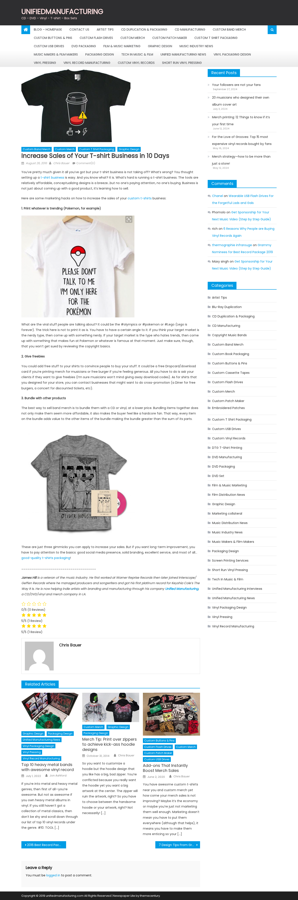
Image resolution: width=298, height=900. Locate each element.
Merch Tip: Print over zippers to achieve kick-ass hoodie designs (109, 744)
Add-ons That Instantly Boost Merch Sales (165, 768)
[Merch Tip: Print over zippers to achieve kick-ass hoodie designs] (110, 707)
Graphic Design (160, 46)
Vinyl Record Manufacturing (86, 63)
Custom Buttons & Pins (53, 38)
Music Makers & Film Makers (56, 54)
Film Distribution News (228, 495)
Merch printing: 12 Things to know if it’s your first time (241, 120)
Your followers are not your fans (236, 85)
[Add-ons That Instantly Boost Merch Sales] (171, 714)
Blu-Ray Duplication (227, 307)
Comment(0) (85, 163)
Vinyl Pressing (45, 63)
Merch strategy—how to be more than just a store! (241, 160)
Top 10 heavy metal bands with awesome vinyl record (47, 767)
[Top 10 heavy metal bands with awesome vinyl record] (50, 711)
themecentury (150, 896)
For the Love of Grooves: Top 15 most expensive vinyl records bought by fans (242, 140)
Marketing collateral (227, 513)
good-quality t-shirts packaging (45, 558)
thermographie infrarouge (232, 245)
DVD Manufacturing (227, 457)
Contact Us (79, 29)
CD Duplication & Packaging (144, 29)
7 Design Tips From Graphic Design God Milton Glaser (179, 845)
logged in (53, 875)
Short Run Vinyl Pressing (182, 63)
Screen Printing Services (230, 560)
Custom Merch (132, 38)
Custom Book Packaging (230, 354)
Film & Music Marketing (121, 46)
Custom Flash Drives (96, 38)
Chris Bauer (61, 163)
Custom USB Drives (49, 46)
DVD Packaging (84, 46)
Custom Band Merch (229, 29)
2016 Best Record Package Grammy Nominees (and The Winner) (46, 845)
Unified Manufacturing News (183, 54)
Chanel (217, 196)
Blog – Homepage (48, 29)
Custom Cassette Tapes (231, 373)
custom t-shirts (140, 198)
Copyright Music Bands (229, 335)
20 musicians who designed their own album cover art (240, 101)
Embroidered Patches (228, 408)
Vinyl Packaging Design (232, 54)
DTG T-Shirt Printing (227, 448)
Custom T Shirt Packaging (216, 38)
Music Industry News (196, 46)
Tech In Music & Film (137, 54)
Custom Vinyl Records (136, 63)
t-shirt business (52, 177)
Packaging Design (99, 54)
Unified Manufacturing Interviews (237, 589)
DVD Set (218, 476)
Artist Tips (105, 29)
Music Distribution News (230, 523)
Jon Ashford (58, 776)
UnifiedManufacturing (62, 11)
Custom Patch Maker (169, 38)
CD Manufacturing (190, 29)
